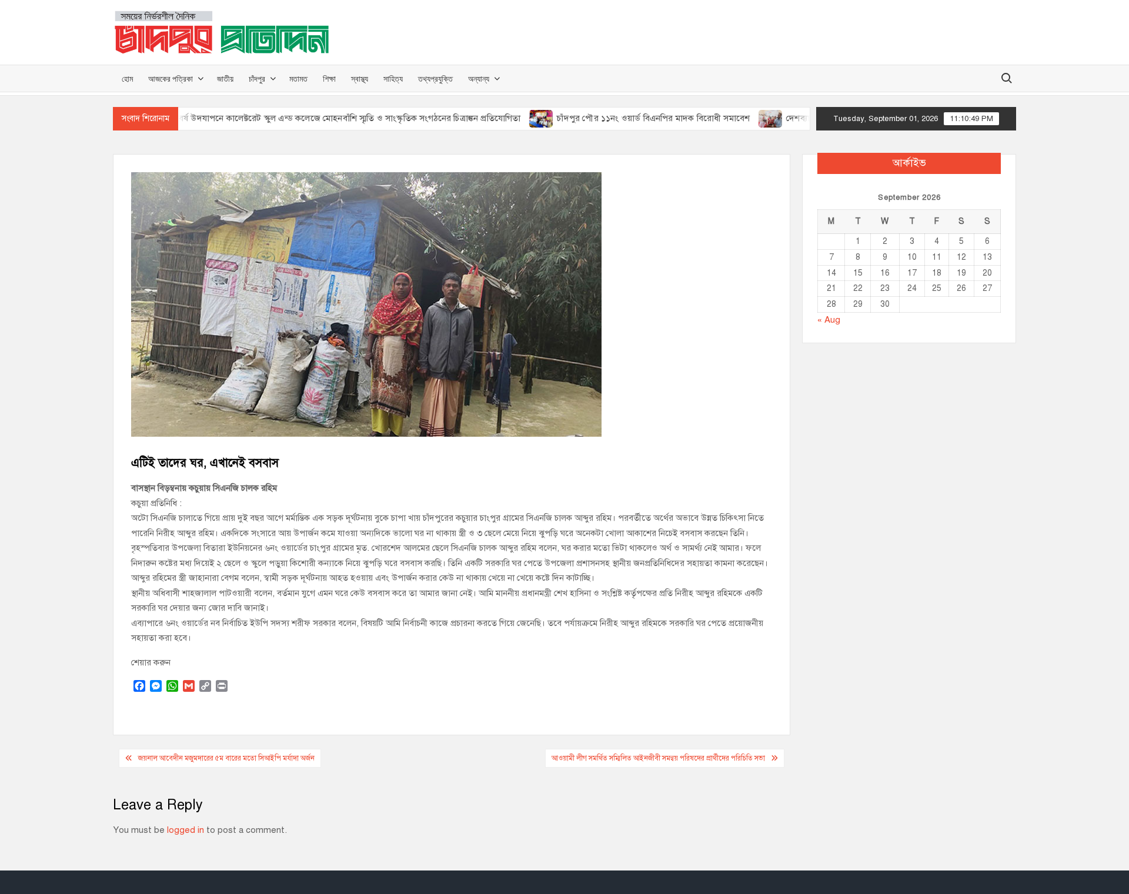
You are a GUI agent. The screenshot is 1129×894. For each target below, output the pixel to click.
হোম (127, 78)
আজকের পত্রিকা (170, 78)
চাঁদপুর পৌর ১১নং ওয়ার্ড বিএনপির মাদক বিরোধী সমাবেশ (623, 118)
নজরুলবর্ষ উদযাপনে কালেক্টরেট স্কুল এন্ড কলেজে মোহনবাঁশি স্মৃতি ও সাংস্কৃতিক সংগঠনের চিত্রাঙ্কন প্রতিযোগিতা (307, 118)
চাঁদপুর (257, 78)
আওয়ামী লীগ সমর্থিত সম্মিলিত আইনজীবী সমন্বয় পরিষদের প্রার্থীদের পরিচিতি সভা (658, 758)
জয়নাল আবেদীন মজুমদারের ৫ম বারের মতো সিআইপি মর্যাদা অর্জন (226, 758)
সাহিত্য (393, 78)
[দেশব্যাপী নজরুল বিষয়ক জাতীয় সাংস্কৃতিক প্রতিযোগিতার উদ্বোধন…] (741, 118)
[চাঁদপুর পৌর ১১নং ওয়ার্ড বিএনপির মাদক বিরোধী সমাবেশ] (512, 118)
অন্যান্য (478, 78)
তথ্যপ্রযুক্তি (435, 78)
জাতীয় (225, 78)
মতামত (298, 78)
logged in (185, 830)
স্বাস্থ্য (359, 78)
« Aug (828, 319)
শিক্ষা (329, 78)
